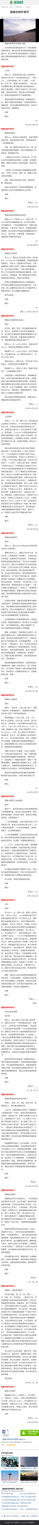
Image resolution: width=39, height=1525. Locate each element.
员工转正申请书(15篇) (28, 1500)
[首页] (19, 2)
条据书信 (19, 7)
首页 (11, 7)
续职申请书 (24, 1506)
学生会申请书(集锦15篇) (10, 1503)
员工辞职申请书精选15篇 (10, 1500)
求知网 (16, 1522)
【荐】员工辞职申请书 (28, 1497)
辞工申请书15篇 (7, 1493)
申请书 (27, 7)
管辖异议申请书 (25, 1503)
